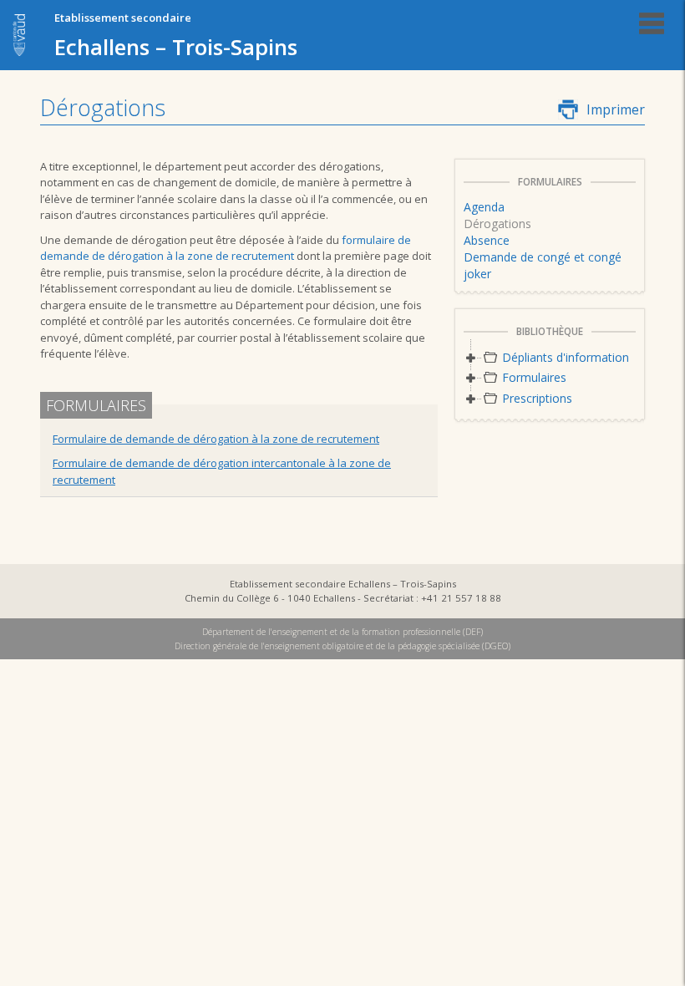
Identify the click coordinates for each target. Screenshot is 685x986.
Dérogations (497, 223)
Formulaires (534, 377)
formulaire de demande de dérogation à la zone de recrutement (225, 248)
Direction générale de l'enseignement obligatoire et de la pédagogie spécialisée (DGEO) (342, 646)
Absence (487, 240)
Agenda (484, 207)
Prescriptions (537, 398)
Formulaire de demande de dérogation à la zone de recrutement (216, 438)
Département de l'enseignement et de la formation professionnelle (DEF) (342, 632)
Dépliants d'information (565, 357)
